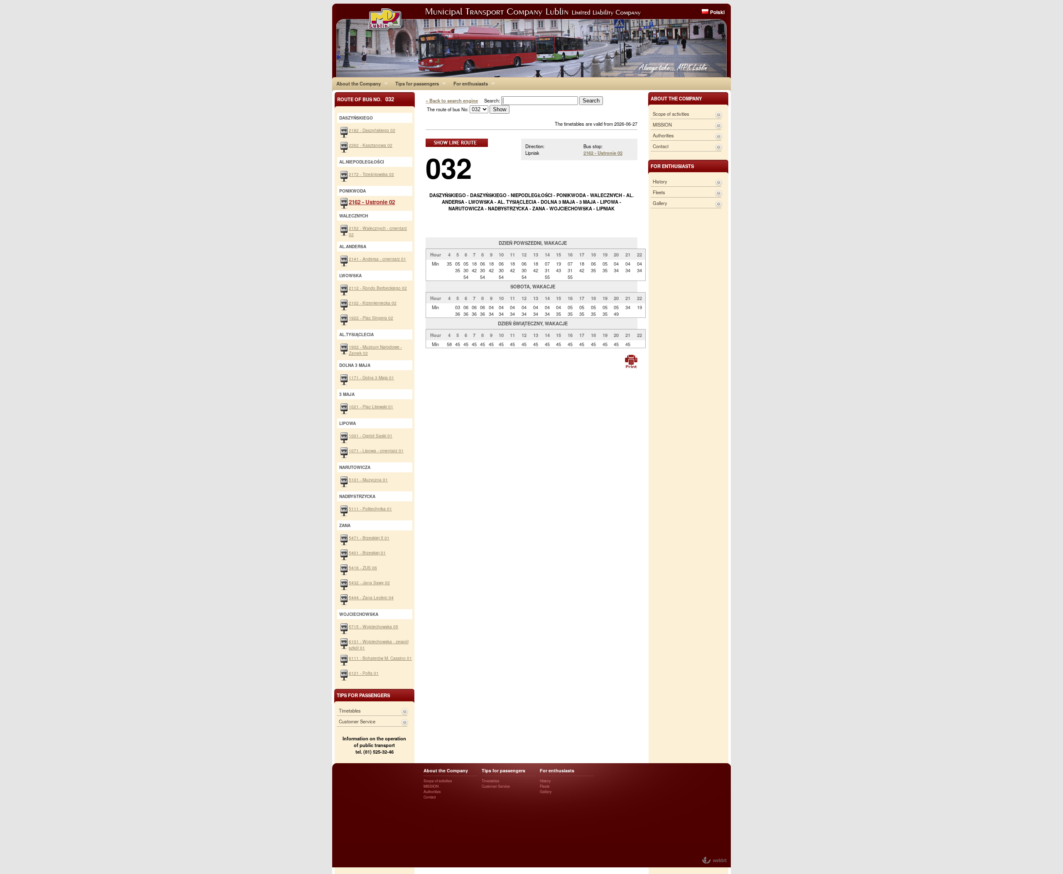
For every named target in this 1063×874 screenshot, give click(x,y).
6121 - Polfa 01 (364, 673)
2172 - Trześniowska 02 (371, 174)
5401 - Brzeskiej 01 (367, 552)
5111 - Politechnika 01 (370, 508)
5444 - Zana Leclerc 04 (371, 597)
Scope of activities (671, 113)
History (660, 181)
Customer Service (357, 721)
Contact (661, 146)
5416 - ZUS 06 (363, 567)
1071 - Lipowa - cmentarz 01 (376, 450)
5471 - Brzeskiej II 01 (369, 538)
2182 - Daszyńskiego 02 (372, 130)
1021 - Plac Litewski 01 (371, 406)
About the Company (356, 83)
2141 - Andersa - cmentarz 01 (377, 259)
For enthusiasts (468, 83)
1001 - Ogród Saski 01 (370, 435)
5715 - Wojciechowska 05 (373, 626)
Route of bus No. (365, 99)
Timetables (350, 710)
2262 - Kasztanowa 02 (370, 145)
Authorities (663, 135)
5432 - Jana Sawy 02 (369, 582)
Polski (717, 12)
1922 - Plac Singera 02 (371, 318)
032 (449, 167)
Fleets (659, 192)
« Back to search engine (452, 100)
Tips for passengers (415, 83)
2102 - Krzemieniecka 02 (373, 303)
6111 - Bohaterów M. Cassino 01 (380, 658)
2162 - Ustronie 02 (602, 152)
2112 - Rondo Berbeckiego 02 (378, 288)
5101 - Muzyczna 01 (368, 479)
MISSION (662, 124)
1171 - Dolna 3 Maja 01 (371, 377)
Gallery (660, 203)
